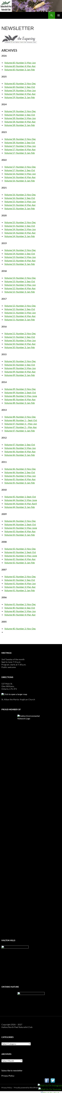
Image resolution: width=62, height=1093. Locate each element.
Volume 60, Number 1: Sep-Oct (19, 87)
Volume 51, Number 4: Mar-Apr (20, 316)
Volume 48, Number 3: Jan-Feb (19, 402)
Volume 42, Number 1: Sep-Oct (19, 580)
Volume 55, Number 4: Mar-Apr (20, 205)
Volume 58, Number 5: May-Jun (20, 118)
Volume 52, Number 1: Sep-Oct (19, 309)
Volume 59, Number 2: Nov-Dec (20, 111)
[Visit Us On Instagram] (50, 1085)
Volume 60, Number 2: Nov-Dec (20, 83)
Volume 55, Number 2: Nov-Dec (20, 222)
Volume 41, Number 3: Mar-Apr (20, 586)
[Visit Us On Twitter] (53, 1080)
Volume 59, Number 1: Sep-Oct (19, 114)
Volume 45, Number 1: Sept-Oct (20, 496)
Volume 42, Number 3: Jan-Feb (19, 562)
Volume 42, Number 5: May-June (20, 555)
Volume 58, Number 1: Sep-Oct (19, 142)
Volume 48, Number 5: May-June (20, 396)
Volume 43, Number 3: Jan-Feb (19, 534)
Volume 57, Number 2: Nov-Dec (20, 166)
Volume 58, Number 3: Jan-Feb (19, 125)
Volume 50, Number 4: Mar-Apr (20, 343)
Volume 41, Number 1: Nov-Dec (20, 604)
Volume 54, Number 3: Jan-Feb (19, 236)
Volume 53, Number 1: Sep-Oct (19, 281)
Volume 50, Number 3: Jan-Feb (19, 347)
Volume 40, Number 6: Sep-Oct (19, 607)
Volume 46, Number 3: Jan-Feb (19, 455)
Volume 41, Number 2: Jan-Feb (19, 590)
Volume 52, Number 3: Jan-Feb (19, 291)
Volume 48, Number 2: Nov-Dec (20, 416)
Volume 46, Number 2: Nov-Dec (20, 468)
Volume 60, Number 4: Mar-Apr (20, 66)
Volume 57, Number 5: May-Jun (20, 146)
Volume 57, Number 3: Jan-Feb (19, 152)
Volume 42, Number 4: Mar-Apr (20, 559)
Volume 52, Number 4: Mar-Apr (20, 288)
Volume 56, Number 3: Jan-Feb (19, 180)
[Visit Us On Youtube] (49, 1089)
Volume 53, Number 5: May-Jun (20, 257)
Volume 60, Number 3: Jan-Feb (19, 69)
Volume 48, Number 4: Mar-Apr (20, 399)
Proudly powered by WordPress (26, 1087)
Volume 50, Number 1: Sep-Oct (19, 364)
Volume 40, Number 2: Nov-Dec (20, 628)
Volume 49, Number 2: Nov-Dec (20, 389)
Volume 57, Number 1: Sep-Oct (19, 170)
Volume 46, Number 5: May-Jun (20, 448)
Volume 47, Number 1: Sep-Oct (19, 444)
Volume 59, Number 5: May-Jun (20, 90)
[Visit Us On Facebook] (47, 1080)
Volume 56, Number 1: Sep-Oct (19, 198)
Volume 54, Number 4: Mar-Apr (20, 232)
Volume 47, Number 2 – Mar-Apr (20, 427)
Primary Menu (58, 15)
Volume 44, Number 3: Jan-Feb (19, 507)
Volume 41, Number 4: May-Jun (20, 583)
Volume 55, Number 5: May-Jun (20, 201)
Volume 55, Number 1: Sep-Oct (19, 225)
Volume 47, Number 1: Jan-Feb (19, 430)
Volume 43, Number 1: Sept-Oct (20, 552)
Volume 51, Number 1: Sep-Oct (19, 336)
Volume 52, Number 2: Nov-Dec (20, 305)
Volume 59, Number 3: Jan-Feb (19, 97)
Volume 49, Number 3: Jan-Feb (19, 375)
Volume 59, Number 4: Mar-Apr (20, 93)
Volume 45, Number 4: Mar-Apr (20, 479)
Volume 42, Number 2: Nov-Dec (20, 576)
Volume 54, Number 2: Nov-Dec (20, 250)
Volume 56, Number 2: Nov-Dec (20, 194)
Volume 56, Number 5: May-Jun (20, 173)
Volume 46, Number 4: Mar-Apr (20, 451)
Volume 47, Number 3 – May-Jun (20, 423)
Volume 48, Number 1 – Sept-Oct (20, 420)
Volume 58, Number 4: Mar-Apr (20, 121)
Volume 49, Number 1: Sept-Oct (20, 392)
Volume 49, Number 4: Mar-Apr (20, 371)
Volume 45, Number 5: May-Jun (20, 475)
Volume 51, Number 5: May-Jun (20, 312)
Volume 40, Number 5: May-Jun (20, 611)
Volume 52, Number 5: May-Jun (20, 284)
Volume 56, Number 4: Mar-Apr (20, 177)
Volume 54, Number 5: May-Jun (20, 229)
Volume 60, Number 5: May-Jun (20, 62)
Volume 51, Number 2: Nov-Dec (20, 333)
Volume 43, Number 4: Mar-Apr (20, 531)
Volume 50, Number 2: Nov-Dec (20, 361)
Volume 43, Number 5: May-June (20, 527)
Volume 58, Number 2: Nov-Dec (20, 139)
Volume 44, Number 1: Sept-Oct (20, 524)
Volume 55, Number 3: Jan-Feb (19, 208)
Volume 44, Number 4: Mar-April (20, 503)
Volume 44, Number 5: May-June (20, 500)
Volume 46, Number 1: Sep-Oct (19, 472)
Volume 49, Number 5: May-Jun (20, 368)
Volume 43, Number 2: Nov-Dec (20, 548)
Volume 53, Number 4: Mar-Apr (20, 260)
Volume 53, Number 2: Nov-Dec (20, 277)
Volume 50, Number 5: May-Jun (20, 340)
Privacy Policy (7, 1075)
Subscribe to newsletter (11, 1070)
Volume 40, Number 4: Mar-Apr (20, 614)
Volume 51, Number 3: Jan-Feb (19, 319)
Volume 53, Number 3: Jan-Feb (19, 264)
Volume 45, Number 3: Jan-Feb (19, 482)
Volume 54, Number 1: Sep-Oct (19, 253)
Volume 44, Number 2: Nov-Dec (20, 521)
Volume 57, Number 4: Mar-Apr (20, 149)
